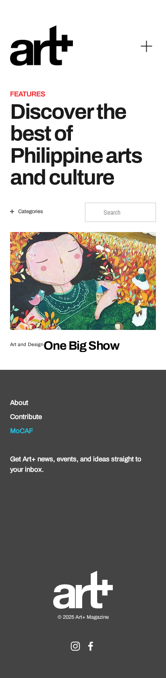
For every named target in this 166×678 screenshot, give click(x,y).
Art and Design (27, 344)
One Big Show (81, 345)
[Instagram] (75, 646)
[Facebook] (90, 646)
